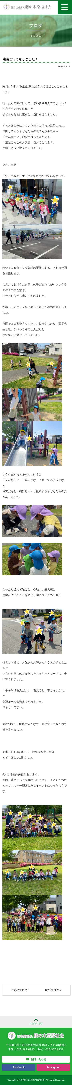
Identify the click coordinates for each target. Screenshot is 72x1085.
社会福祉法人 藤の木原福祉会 (36, 1036)
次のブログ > (53, 990)
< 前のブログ (19, 990)
